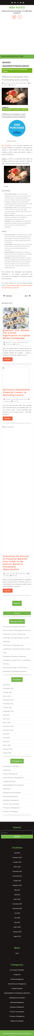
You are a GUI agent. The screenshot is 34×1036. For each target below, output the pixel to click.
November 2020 (8, 730)
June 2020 (6, 737)
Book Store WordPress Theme (12, 1033)
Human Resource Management (13, 777)
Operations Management (11, 800)
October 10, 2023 (10, 399)
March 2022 (7, 696)
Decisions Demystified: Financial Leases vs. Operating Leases (16, 392)
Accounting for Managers (11, 766)
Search (17, 603)
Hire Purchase (6, 145)
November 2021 (8, 703)
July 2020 (6, 734)
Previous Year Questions (11, 804)
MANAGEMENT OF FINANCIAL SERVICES (16, 66)
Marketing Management (10, 796)
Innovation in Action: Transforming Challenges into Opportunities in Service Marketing (16, 637)
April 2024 (6, 685)
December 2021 (8, 700)
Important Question (9, 781)
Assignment (7, 770)
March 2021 (7, 722)
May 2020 (6, 741)
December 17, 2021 (11, 342)
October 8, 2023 (10, 573)
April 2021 (6, 719)
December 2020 (8, 726)
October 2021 (7, 707)
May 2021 (6, 715)
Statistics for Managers (10, 811)
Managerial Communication (12, 792)
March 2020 (7, 745)
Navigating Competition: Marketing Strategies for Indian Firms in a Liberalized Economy (17, 660)
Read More (8, 359)
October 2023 (7, 692)
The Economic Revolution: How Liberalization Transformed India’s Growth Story (16, 649)
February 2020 (8, 749)
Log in (17, 953)
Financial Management (10, 774)
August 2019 (7, 753)
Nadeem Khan (23, 83)
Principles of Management (11, 807)
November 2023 (8, 688)
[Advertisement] (17, 37)
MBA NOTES (17, 7)
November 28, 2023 (9, 83)
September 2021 (8, 711)
